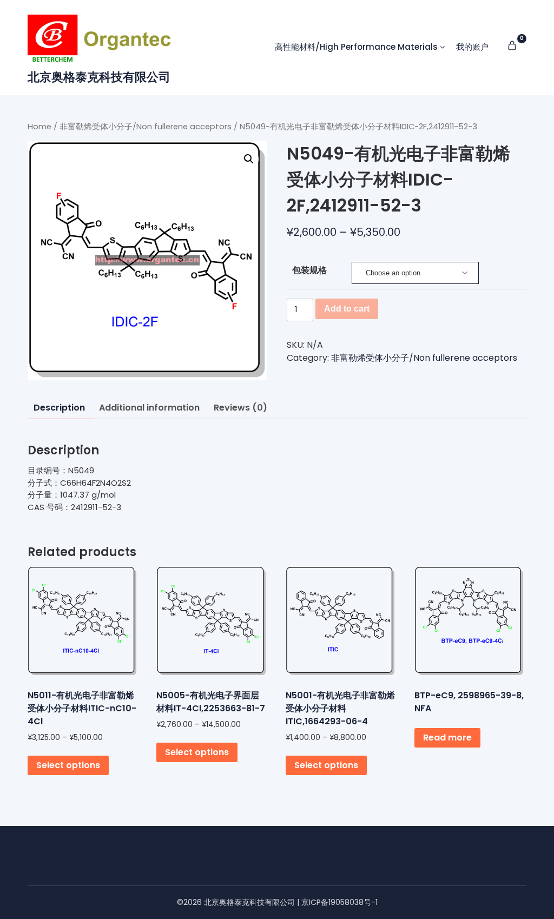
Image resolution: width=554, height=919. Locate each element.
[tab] (59, 408)
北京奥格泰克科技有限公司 (99, 77)
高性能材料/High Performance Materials (356, 46)
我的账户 (472, 46)
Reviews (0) (240, 407)
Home (39, 126)
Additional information (149, 407)
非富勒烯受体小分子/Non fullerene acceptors (146, 126)
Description (59, 407)
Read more (447, 737)
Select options (68, 765)
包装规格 (309, 270)
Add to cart (347, 308)
